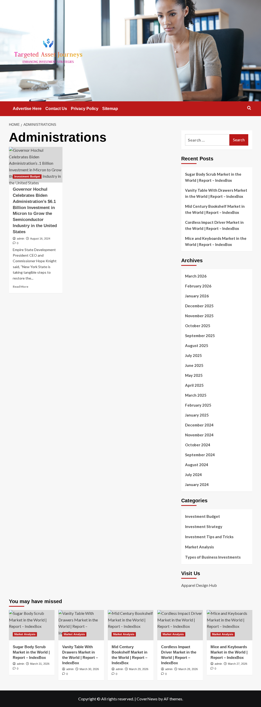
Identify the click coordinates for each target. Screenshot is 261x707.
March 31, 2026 (39, 663)
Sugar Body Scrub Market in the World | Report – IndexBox (213, 177)
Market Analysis (199, 547)
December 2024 (199, 425)
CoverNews (147, 698)
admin (20, 238)
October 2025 (197, 325)
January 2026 (197, 296)
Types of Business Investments (213, 557)
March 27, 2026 (237, 663)
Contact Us (56, 108)
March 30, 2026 (89, 669)
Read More (20, 286)
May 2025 (194, 375)
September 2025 (200, 335)
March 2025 (195, 395)
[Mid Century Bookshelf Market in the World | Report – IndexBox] (130, 625)
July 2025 (193, 355)
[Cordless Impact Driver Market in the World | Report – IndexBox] (180, 625)
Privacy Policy (84, 108)
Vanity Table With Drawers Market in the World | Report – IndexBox (216, 193)
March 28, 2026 (188, 669)
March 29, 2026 (138, 669)
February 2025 (198, 405)
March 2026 (195, 276)
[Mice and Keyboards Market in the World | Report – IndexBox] (229, 625)
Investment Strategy (203, 526)
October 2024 (197, 444)
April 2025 (194, 385)
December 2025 (199, 305)
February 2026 (198, 286)
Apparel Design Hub (199, 585)
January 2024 (197, 484)
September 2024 (200, 454)
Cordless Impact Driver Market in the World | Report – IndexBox (214, 225)
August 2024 (196, 464)
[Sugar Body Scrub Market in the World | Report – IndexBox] (32, 625)
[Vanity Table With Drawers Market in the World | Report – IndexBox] (81, 625)
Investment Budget (27, 176)
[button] (249, 107)
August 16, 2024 (40, 238)
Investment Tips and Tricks (209, 536)
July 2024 (193, 474)
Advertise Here (27, 108)
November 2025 (199, 315)
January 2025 (197, 415)
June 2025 (194, 365)
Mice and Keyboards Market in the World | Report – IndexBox (215, 241)
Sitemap (110, 108)
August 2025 (196, 345)
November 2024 (199, 435)
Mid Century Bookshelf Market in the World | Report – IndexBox (215, 209)
